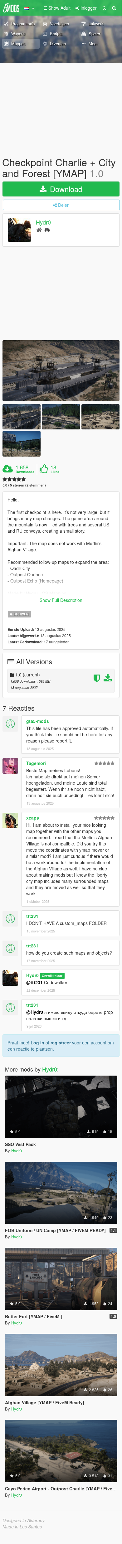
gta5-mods (37, 721)
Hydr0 (43, 222)
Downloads (25, 472)
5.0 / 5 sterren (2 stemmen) (24, 485)
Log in (37, 1042)
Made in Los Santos (22, 1526)
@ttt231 (34, 982)
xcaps (32, 818)
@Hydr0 (34, 1012)
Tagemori (36, 763)
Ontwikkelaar (52, 975)
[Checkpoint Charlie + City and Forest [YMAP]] (61, 370)
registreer (61, 1042)
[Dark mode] (104, 8)
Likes (55, 472)
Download (65, 188)
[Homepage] (39, 229)
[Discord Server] (47, 229)
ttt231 (32, 916)
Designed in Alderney (23, 1520)
